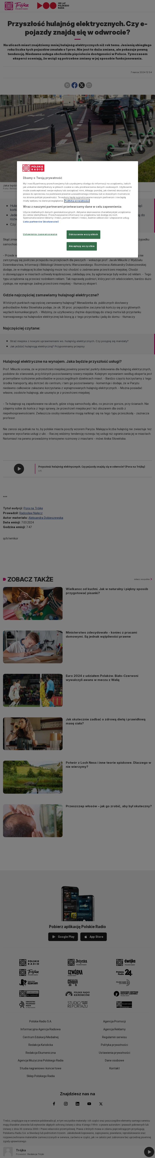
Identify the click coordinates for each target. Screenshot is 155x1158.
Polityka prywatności (77, 200)
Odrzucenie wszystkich (83, 234)
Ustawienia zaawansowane (40, 234)
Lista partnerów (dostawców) (41, 221)
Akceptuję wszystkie (82, 246)
